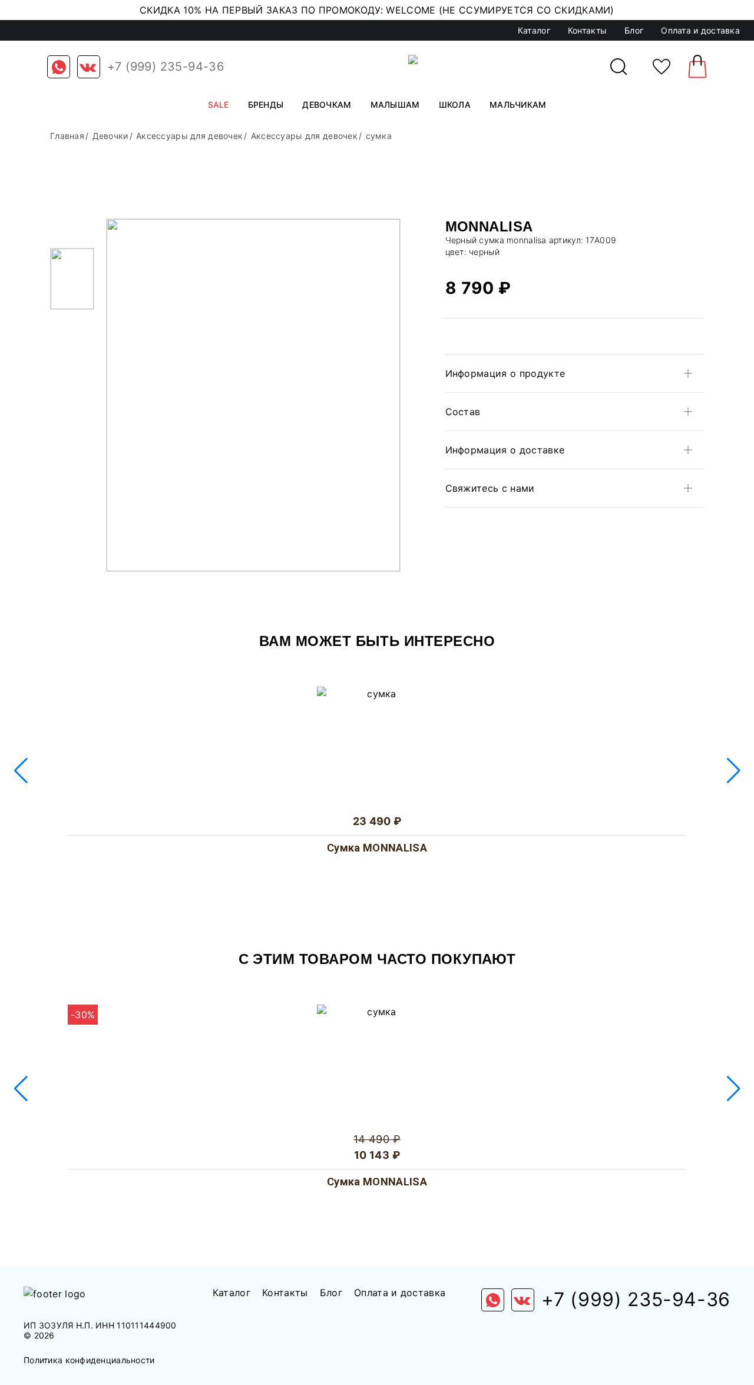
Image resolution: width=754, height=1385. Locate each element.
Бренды (266, 105)
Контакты (587, 30)
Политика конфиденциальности (89, 1360)
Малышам (395, 105)
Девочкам (326, 105)
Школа (455, 105)
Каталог (534, 30)
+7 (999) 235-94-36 (165, 66)
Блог (633, 30)
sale (218, 105)
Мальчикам (518, 105)
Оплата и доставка (700, 30)
